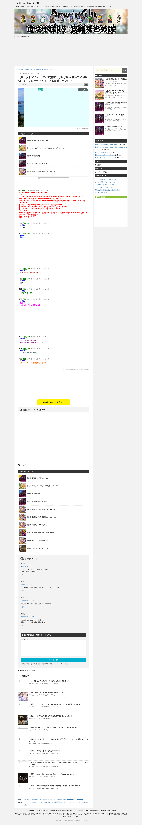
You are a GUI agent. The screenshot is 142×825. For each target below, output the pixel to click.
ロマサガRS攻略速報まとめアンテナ (107, 190)
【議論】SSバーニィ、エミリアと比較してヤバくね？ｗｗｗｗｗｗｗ (53, 727)
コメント (24, 639)
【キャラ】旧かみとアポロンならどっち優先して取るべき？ (50, 681)
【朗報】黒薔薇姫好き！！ (114, 126)
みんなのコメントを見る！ (53, 402)
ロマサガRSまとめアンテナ (104, 185)
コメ (86, 84)
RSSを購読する (102, 197)
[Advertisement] (53, 386)
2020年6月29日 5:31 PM (27, 566)
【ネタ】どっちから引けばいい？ (105, 155)
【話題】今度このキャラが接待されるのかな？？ (46, 692)
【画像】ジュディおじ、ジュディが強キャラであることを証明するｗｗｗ (54, 704)
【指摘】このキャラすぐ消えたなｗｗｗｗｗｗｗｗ (47, 751)
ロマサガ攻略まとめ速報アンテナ (106, 179)
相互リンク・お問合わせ (22, 36)
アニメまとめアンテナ (102, 192)
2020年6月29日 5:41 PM (27, 584)
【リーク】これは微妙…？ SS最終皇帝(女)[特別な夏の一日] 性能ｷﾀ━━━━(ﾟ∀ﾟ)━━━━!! (54, 799)
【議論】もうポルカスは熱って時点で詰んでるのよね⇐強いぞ (50, 716)
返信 (23, 574)
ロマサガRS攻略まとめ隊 (26, 3)
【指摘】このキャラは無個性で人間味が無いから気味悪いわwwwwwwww (54, 786)
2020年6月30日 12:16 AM (28, 617)
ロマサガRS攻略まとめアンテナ (106, 182)
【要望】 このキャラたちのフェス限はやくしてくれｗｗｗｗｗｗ (51, 774)
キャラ (23, 465)
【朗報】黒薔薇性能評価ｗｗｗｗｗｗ (106, 144)
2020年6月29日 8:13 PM (27, 600)
